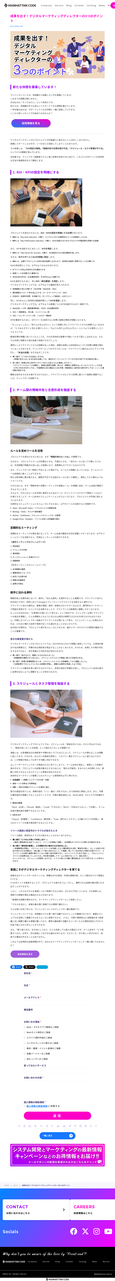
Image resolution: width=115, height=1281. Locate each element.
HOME (6, 1185)
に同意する (54, 1106)
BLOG (15, 1185)
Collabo (79, 5)
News (102, 5)
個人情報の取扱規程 (37, 1106)
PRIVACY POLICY (19, 1274)
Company (46, 5)
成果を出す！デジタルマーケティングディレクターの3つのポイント (46, 1185)
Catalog (91, 5)
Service (59, 5)
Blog (69, 5)
